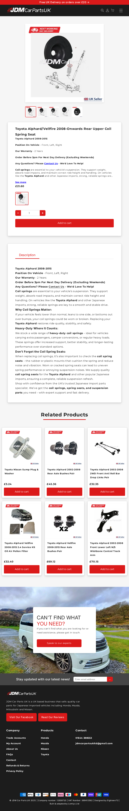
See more (20, 182)
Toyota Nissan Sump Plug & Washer (22, 471)
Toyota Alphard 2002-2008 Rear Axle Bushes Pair (63, 471)
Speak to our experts (59, 643)
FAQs (9, 754)
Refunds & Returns (17, 765)
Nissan (45, 748)
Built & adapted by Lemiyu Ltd (64, 804)
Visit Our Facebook (21, 717)
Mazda (45, 743)
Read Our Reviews (52, 717)
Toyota (45, 754)
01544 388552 (84, 737)
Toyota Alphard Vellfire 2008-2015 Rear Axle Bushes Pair (61, 547)
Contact (11, 760)
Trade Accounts (16, 737)
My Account (13, 743)
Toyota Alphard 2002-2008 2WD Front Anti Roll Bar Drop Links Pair (106, 473)
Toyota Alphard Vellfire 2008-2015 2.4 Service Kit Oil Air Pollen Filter (20, 547)
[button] (102, 10)
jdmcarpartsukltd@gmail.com (91, 743)
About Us (12, 748)
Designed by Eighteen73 (106, 800)
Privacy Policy (14, 771)
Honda (45, 737)
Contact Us (51, 163)
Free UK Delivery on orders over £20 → (64, 2)
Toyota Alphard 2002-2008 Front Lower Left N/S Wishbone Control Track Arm (106, 549)
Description (27, 255)
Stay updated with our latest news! (43, 679)
